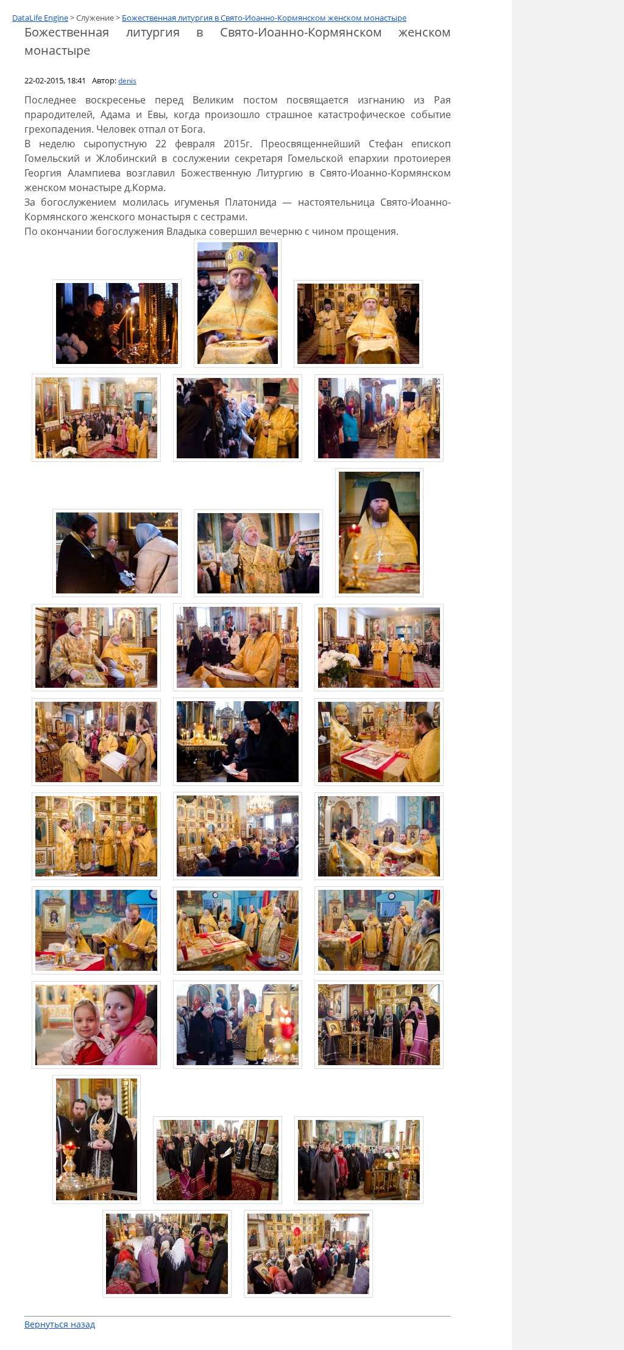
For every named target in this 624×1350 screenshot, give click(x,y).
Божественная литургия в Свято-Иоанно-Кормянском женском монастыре (264, 17)
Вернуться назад (59, 1324)
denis (127, 80)
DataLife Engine (40, 17)
